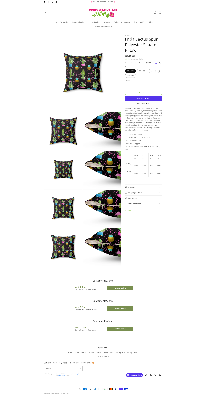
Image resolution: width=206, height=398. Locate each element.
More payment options (143, 103)
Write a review (120, 288)
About (83, 353)
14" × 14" (130, 71)
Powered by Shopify (64, 393)
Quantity (127, 80)
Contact (76, 353)
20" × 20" (130, 76)
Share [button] (129, 210)
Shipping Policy (120, 353)
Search (98, 353)
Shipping (127, 59)
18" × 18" (154, 71)
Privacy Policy (132, 353)
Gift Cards (91, 353)
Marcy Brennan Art (53, 393)
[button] (46, 12)
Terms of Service (103, 356)
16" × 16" (142, 71)
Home (70, 353)
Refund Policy (108, 353)
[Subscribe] (80, 368)
